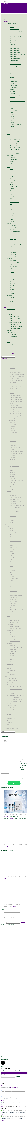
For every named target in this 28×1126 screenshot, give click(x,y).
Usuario (5, 741)
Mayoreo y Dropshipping (9, 917)
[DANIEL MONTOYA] (8, 757)
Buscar (22, 922)
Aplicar (17, 1076)
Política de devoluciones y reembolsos (12, 912)
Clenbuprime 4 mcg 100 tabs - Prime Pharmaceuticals (13, 1112)
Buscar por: (3, 922)
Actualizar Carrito (5, 1087)
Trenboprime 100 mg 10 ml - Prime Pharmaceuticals (12, 1118)
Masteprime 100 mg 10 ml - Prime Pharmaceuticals (12, 1098)
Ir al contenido (4, 1)
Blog (5, 919)
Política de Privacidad (8, 914)
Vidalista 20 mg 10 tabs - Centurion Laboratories (11, 1104)
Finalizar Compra (14, 1087)
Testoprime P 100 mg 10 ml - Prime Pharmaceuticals (12, 1093)
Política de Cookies (8, 916)
